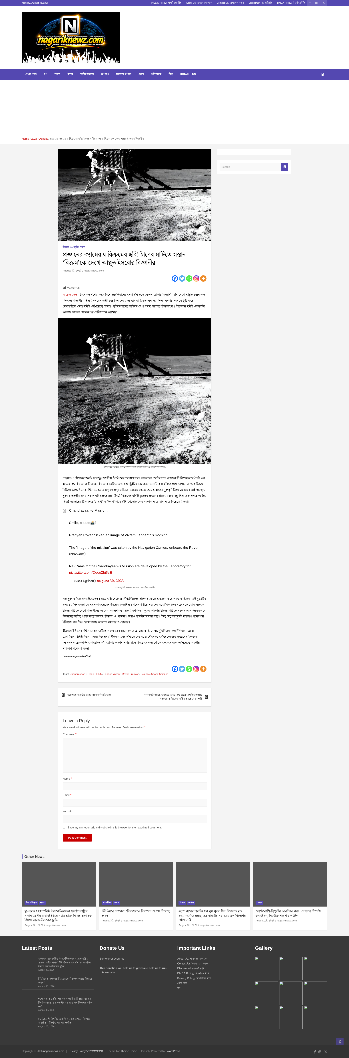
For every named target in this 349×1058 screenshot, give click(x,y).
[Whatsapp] (189, 278)
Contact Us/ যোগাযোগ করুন (230, 3)
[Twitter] (182, 278)
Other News (34, 857)
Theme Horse (129, 1051)
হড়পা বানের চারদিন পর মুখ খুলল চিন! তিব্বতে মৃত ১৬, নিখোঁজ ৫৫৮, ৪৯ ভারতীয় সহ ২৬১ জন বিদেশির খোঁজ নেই (212, 916)
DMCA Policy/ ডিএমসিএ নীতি (291, 3)
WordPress (173, 1051)
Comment (70, 735)
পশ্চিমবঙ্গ (156, 74)
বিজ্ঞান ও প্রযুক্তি (71, 247)
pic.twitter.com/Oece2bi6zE (90, 572)
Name (67, 779)
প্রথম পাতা (31, 74)
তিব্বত (182, 902)
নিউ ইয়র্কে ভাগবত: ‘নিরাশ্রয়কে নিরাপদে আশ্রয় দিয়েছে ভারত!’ (136, 914)
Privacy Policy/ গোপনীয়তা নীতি (166, 3)
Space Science (159, 674)
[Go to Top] (340, 1041)
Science (145, 674)
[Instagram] (196, 278)
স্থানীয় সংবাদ (87, 74)
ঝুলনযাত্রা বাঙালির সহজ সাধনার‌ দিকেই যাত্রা (89, 695)
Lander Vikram (112, 674)
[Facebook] (175, 278)
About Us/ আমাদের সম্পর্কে (199, 3)
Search (284, 167)
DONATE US (188, 74)
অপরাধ (105, 74)
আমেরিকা (107, 902)
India (92, 674)
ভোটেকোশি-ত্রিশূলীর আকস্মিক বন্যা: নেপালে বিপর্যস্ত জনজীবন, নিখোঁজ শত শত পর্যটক (288, 914)
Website (67, 811)
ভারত (57, 74)
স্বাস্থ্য (70, 74)
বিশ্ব (171, 74)
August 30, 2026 (34, 925)
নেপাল (191, 902)
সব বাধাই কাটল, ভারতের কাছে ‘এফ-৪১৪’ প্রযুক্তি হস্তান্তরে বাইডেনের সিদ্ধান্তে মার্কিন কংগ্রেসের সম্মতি (173, 697)
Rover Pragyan (130, 674)
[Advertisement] (174, 109)
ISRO (99, 674)
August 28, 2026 (265, 921)
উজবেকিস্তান (31, 902)
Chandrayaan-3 (78, 674)
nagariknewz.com (94, 271)
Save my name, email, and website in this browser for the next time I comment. (115, 828)
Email (67, 795)
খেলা (141, 74)
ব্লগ (45, 74)
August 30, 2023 (72, 271)
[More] (203, 278)
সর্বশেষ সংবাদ (123, 74)
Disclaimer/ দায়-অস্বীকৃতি (260, 3)
